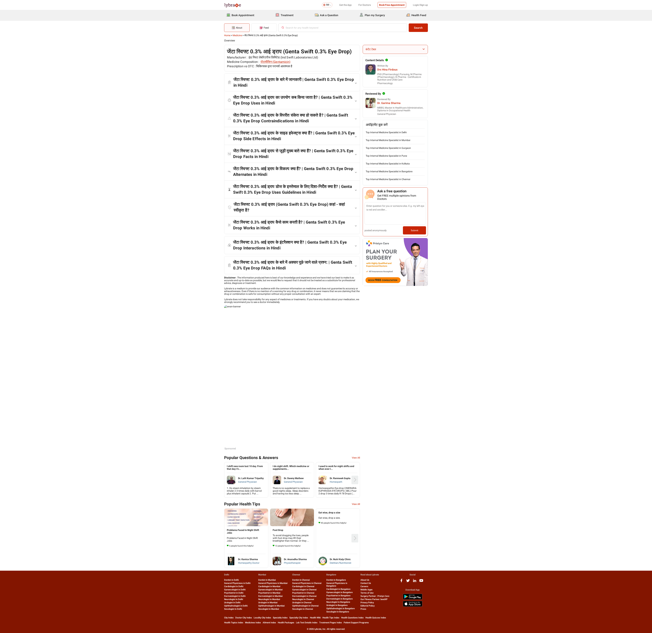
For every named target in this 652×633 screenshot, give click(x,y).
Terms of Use (367, 593)
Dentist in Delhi (231, 580)
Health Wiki (315, 617)
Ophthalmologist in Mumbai (271, 605)
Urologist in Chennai (301, 602)
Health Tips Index (330, 617)
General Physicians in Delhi (237, 583)
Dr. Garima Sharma (389, 103)
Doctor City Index (243, 617)
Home (227, 35)
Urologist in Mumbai (267, 602)
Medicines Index (253, 622)
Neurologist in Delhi (233, 599)
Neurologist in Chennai (303, 599)
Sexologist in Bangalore (337, 611)
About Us (364, 580)
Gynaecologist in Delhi (235, 589)
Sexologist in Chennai (302, 609)
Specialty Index (280, 617)
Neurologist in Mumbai (269, 599)
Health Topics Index (233, 622)
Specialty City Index (298, 617)
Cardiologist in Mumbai (269, 586)
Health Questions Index (352, 617)
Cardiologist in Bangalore (338, 589)
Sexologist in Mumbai (268, 609)
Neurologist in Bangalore (338, 602)
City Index (229, 617)
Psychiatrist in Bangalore (338, 595)
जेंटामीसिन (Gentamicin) (275, 62)
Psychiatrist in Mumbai (269, 593)
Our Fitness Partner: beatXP (373, 599)
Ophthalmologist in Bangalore (340, 608)
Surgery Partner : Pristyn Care (374, 596)
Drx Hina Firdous (387, 69)
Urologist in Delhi (232, 602)
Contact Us (365, 583)
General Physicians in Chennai (306, 583)
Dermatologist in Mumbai (270, 596)
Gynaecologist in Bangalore (339, 592)
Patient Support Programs (356, 622)
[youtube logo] (421, 582)
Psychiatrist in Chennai (303, 593)
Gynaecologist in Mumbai (270, 589)
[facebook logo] (401, 582)
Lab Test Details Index (307, 622)
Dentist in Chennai (301, 580)
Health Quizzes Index (375, 617)
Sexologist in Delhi (233, 609)
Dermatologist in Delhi (235, 596)
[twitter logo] (408, 582)
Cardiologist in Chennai (303, 586)
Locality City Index (262, 617)
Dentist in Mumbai (267, 580)
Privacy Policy (367, 602)
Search (418, 27)
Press (363, 609)
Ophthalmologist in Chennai (305, 605)
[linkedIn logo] (415, 582)
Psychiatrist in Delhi (233, 593)
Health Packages (286, 622)
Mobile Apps (366, 589)
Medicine (237, 35)
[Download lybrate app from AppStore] (412, 606)
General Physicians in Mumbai (272, 583)
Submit (414, 230)
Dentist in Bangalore (336, 580)
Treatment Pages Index (330, 622)
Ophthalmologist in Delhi (236, 605)
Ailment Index (269, 622)
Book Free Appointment (392, 5)
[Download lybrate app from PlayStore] (412, 599)
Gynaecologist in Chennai (304, 589)
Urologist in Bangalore (337, 605)
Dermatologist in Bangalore (339, 598)
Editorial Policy (367, 605)
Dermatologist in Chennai (304, 596)
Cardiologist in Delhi (233, 586)
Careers (364, 586)
